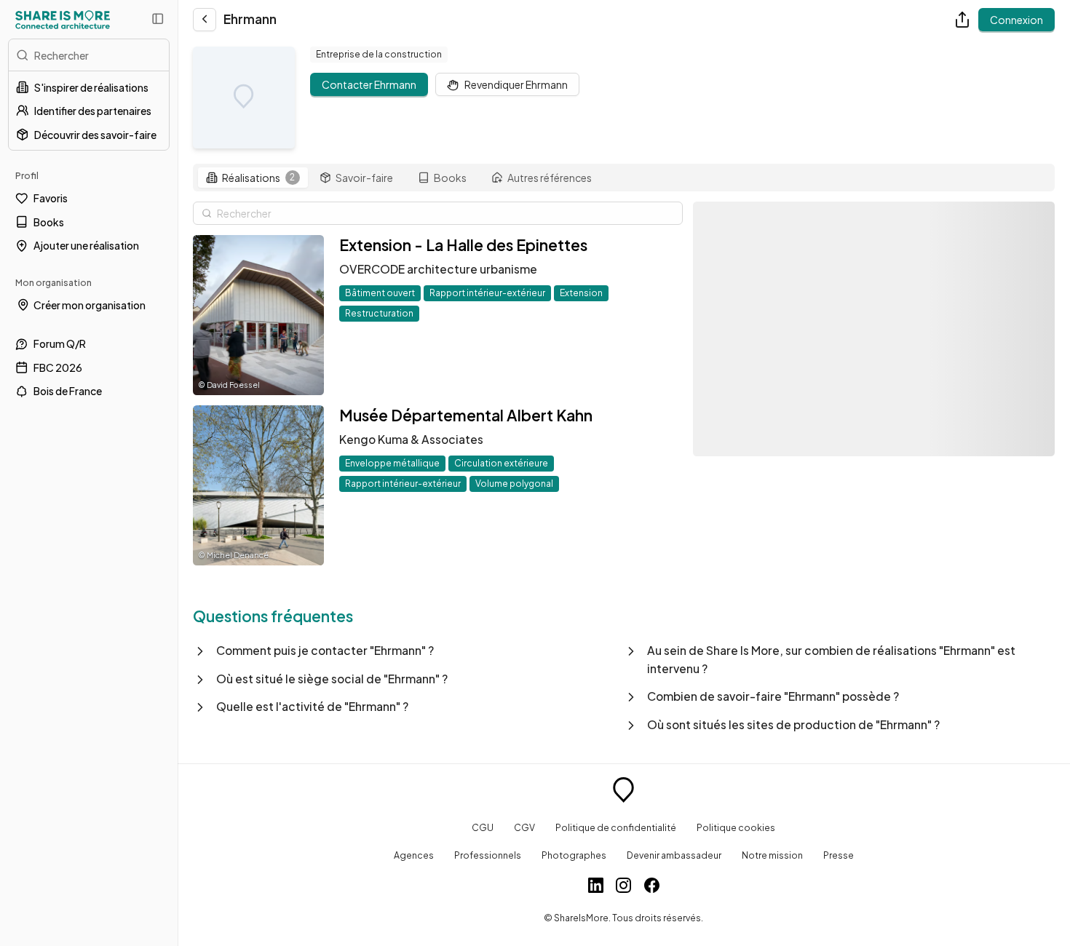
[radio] (253, 177)
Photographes (574, 855)
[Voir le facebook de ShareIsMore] (651, 887)
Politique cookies (736, 827)
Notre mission (772, 855)
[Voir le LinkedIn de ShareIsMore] (595, 887)
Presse (838, 855)
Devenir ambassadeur (674, 855)
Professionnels (487, 855)
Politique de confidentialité (615, 827)
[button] (408, 651)
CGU (483, 827)
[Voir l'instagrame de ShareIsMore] (623, 887)
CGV (524, 827)
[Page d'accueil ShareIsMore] (62, 19)
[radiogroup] (624, 178)
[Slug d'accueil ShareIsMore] (623, 791)
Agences (414, 855)
